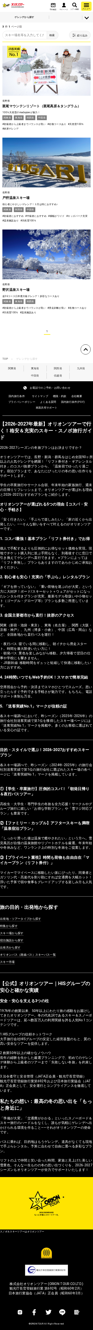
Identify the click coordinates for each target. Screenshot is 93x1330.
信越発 (58, 375)
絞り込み (82, 35)
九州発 (81, 368)
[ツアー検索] (74, 5)
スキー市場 (7, 962)
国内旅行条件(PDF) (73, 402)
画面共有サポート (46, 407)
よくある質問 (48, 402)
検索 (52, 35)
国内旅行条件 (17, 396)
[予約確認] (53, 5)
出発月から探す (10, 947)
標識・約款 (60, 396)
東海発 (35, 368)
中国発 (35, 375)
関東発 (12, 368)
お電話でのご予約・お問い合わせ (50, 387)
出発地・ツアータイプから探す (20, 918)
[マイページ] (63, 5)
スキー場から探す (12, 933)
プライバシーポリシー (21, 402)
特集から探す (9, 926)
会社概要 (76, 396)
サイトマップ (40, 396)
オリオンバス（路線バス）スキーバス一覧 (28, 954)
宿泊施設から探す (12, 940)
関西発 (58, 368)
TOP (5, 358)
